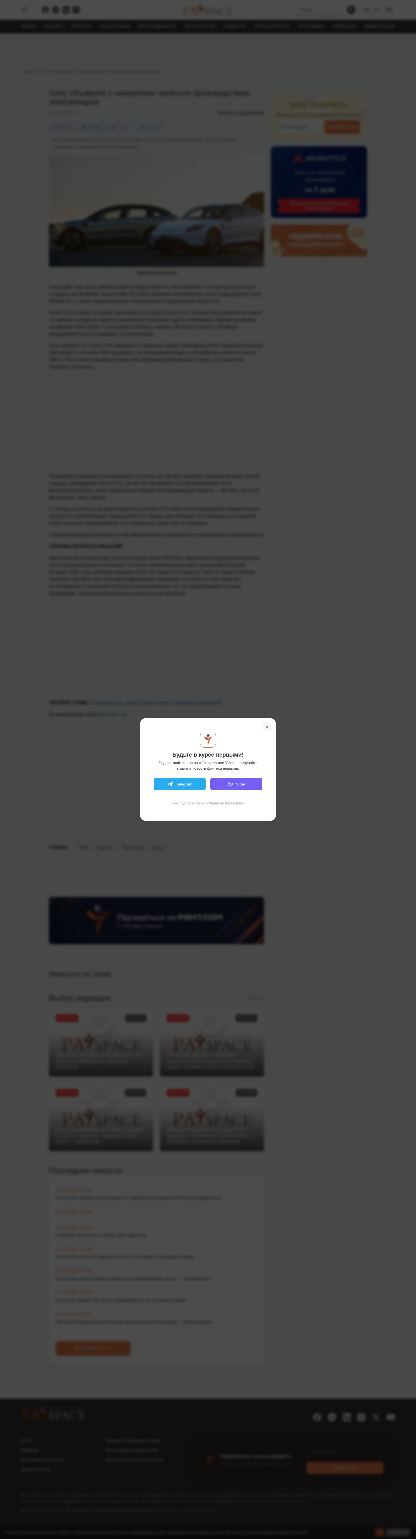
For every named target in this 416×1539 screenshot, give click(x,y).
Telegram (184, 784)
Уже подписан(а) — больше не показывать (208, 803)
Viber (240, 784)
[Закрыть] (267, 727)
